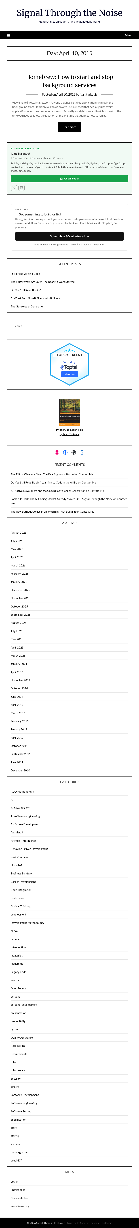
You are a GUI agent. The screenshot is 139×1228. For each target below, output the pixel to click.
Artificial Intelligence (23, 840)
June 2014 (17, 696)
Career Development (23, 881)
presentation (18, 1013)
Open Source (18, 988)
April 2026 (17, 557)
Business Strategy (22, 873)
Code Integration (21, 889)
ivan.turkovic (88, 94)
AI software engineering (25, 816)
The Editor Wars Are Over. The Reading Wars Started (43, 474)
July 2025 (16, 631)
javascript (17, 955)
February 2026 (20, 573)
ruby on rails (18, 1070)
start (14, 1127)
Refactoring (18, 1045)
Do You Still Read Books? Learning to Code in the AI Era (44, 482)
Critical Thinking (21, 906)
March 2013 (18, 713)
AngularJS (17, 832)
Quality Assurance (22, 1037)
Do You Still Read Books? (26, 290)
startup (15, 1135)
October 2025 (19, 606)
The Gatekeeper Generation (27, 306)
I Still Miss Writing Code (25, 273)
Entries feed (18, 1189)
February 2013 (20, 721)
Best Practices (19, 857)
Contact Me (86, 474)
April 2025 (17, 647)
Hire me (70, 374)
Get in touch (71, 178)
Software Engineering (24, 1103)
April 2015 (17, 672)
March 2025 (18, 655)
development (18, 914)
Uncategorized (19, 1152)
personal (16, 996)
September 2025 (21, 614)
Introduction (18, 947)
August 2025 (18, 622)
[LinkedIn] (21, 188)
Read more (69, 127)
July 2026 (16, 540)
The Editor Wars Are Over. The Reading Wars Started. (43, 281)
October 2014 (19, 688)
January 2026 (19, 581)
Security (16, 1078)
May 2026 (17, 549)
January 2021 (19, 663)
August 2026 (18, 532)
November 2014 (20, 680)
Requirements (19, 1054)
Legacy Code (18, 972)
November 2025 (20, 598)
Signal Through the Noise (70, 12)
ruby (13, 1062)
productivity (18, 1021)
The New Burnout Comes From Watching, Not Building (43, 511)
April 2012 (17, 737)
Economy (16, 939)
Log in (14, 1181)
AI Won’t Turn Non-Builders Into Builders (35, 298)
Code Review (18, 898)
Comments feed (20, 1198)
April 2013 (17, 704)
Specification (18, 1119)
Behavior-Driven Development (29, 848)
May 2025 (17, 639)
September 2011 (21, 754)
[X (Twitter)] (14, 188)
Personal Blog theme (101, 1222)
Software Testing (21, 1111)
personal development (24, 1004)
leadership (17, 963)
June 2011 (17, 762)
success (15, 1144)
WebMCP (16, 1160)
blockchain (17, 865)
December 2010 (20, 770)
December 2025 (20, 590)
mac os (15, 980)
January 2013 (19, 729)
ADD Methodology (22, 791)
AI (12, 799)
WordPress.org (20, 1206)
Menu (128, 35)
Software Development (25, 1094)
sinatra (15, 1086)
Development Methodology (27, 922)
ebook (14, 930)
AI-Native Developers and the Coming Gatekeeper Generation (48, 490)
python (15, 1029)
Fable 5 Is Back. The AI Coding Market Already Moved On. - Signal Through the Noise (62, 498)
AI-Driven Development (25, 824)
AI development (20, 807)
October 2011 (19, 745)
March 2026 (18, 565)
